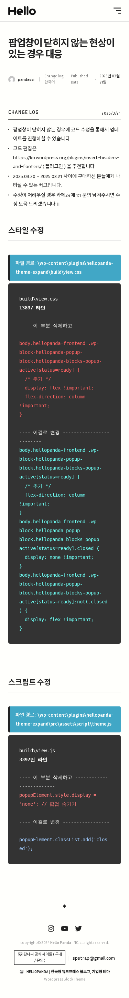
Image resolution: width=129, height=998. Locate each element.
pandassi (26, 79)
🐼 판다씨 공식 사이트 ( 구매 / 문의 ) (40, 957)
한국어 (49, 82)
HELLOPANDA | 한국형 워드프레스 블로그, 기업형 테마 (68, 971)
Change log (53, 76)
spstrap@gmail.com (94, 958)
